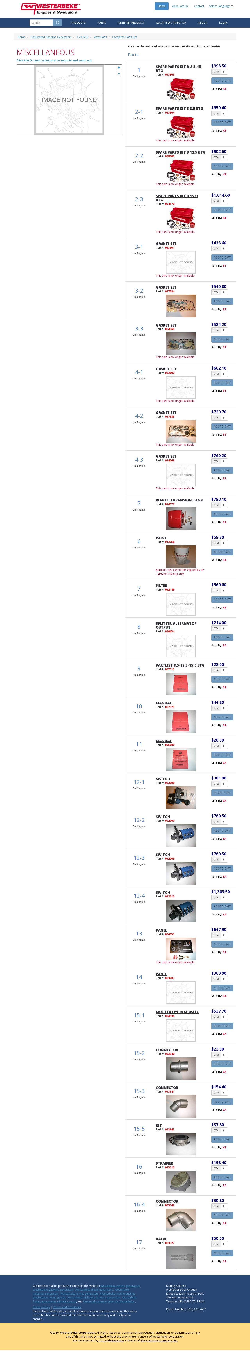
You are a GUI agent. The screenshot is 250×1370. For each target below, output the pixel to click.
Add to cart (222, 80)
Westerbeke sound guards (49, 1297)
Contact (199, 6)
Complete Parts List (124, 37)
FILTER (161, 585)
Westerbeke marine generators (120, 1286)
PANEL (161, 930)
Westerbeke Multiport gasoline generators (94, 1297)
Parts (101, 22)
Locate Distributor (171, 22)
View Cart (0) (180, 6)
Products (78, 22)
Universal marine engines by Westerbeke (108, 1301)
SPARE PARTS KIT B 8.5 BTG (179, 108)
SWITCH (163, 778)
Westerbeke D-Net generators (79, 1293)
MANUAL (164, 703)
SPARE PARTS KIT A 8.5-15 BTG (178, 68)
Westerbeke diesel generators (94, 1289)
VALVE (161, 1239)
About (202, 22)
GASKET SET (166, 243)
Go (57, 22)
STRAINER (164, 1163)
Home (162, 6)
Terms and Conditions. (67, 1307)
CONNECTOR (167, 1049)
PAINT (161, 538)
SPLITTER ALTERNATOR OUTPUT (176, 625)
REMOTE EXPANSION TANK (179, 500)
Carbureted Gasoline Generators (51, 37)
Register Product (131, 22)
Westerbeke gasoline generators (53, 1289)
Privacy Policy (41, 1307)
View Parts (100, 37)
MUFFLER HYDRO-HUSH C (177, 1011)
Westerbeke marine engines (117, 1293)
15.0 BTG (82, 37)
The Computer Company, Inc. (159, 1340)
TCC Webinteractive (111, 1340)
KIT (159, 1125)
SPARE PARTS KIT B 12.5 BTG (180, 152)
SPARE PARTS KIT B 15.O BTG (177, 197)
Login (223, 22)
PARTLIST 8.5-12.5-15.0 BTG (180, 665)
